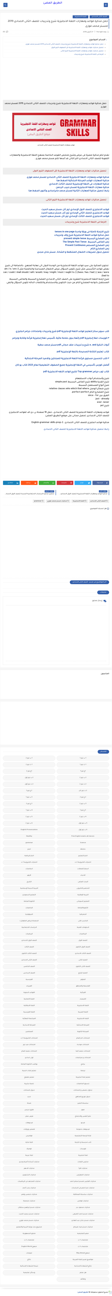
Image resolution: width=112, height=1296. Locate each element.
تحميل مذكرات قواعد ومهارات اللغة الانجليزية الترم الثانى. (82, 51)
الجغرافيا (82, 914)
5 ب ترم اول (83, 823)
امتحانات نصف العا (83, 1051)
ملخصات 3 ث (83, 1247)
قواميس (29, 1136)
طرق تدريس (29, 1110)
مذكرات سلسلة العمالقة (83, 1194)
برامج (83, 1064)
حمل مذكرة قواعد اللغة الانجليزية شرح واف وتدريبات (81, 235)
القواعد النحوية (29, 993)
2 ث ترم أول (29, 784)
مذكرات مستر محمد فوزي (57, 501)
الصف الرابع (82, 973)
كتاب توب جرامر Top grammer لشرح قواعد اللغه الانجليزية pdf (76, 372)
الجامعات (29, 908)
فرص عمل (29, 1116)
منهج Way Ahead (83, 1253)
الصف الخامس (29, 966)
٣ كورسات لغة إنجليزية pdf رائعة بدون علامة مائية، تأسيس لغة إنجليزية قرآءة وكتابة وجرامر (60, 338)
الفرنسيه (29, 980)
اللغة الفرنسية (29, 1012)
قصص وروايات (29, 1129)
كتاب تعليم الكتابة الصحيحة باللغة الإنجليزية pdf (83, 352)
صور (83, 1110)
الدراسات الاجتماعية (29, 927)
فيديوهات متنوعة (83, 1129)
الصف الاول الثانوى (83, 947)
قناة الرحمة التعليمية (83, 1136)
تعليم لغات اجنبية (29, 1071)
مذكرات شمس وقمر (29, 1194)
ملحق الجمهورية (29, 1234)
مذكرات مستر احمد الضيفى (83, 1214)
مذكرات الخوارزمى (82, 1175)
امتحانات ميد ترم (29, 1045)
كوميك (29, 1149)
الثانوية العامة (29, 901)
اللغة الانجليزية (80, 17)
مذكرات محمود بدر (83, 1207)
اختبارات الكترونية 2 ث (83, 862)
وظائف (83, 1279)
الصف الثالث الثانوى (29, 953)
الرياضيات (83, 934)
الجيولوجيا (29, 914)
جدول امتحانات (29, 1090)
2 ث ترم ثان (83, 791)
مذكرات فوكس (83, 1201)
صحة (29, 1103)
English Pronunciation (29, 830)
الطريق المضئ (52, 3)
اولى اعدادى (29, 1058)
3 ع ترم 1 (83, 810)
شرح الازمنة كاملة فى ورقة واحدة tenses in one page (82, 232)
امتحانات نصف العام (29, 1051)
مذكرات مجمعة (29, 1201)
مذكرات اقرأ (83, 1168)
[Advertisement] (56, 79)
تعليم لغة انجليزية (83, 1077)
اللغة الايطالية (29, 1006)
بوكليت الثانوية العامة (29, 1064)
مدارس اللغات (83, 1162)
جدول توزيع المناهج (83, 1097)
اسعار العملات (83, 869)
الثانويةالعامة (83, 908)
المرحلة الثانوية (83, 1032)
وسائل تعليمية (29, 1273)
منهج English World (29, 1247)
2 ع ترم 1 (29, 791)
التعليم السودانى (83, 901)
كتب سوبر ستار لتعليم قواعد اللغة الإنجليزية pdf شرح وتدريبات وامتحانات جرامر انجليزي (62, 331)
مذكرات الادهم (29, 1168)
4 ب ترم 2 (82, 817)
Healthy (29, 836)
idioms (83, 849)
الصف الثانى (83, 960)
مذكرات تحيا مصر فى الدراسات (83, 1188)
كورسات (83, 1149)
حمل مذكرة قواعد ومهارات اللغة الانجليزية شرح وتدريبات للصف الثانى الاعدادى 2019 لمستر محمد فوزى (65, 44)
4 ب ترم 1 (29, 810)
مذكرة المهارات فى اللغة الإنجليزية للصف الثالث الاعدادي (79, 184)
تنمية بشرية (29, 1084)
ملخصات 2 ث (29, 1240)
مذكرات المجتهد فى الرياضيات (29, 1181)
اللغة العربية (83, 1012)
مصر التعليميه (83, 1234)
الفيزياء (29, 986)
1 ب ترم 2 (29, 758)
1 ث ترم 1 (83, 765)
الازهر (29, 875)
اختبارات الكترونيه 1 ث (29, 862)
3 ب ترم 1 (29, 797)
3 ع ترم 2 (29, 804)
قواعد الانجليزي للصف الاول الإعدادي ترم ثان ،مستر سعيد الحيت (75, 209)
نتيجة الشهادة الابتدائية (29, 1266)
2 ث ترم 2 (83, 784)
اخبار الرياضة (29, 856)
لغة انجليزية (83, 1155)
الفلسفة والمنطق (83, 986)
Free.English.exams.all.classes (82, 836)
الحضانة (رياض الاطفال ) (29, 921)
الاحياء (83, 875)
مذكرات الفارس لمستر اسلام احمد (83, 1181)
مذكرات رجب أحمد (29, 1188)
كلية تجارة (29, 1142)
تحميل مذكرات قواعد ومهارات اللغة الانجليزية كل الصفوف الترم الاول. (77, 48)
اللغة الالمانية (29, 999)
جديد (29, 1097)
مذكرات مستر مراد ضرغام (83, 1227)
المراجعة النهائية (29, 1019)
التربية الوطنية (83, 895)
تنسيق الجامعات (82, 1084)
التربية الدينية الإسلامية (29, 888)
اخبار (29, 849)
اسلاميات (29, 869)
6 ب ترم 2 (29, 823)
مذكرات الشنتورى (29, 1175)
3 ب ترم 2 (83, 804)
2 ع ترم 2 (83, 797)
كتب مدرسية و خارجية (83, 1142)
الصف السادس (29, 973)
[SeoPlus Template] (110, 1292)
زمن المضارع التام (99, 249)
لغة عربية (29, 1155)
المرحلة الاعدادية (29, 1025)
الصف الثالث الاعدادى (83, 953)
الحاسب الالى (83, 921)
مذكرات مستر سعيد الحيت (29, 1214)
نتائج (29, 1260)
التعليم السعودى (29, 895)
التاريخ (29, 882)
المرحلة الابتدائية (83, 1025)
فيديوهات (29, 1123)
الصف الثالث (29, 947)
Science (83, 843)
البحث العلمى (83, 882)
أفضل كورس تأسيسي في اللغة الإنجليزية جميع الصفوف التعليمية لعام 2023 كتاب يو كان (62, 365)
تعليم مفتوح (29, 1077)
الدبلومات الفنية (83, 927)
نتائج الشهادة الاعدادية (83, 1266)
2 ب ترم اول (29, 778)
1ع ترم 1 (83, 771)
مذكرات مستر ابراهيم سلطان (29, 1207)
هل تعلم (83, 1273)
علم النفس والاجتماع (83, 1116)
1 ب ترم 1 (83, 758)
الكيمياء (83, 999)
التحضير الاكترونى (82, 888)
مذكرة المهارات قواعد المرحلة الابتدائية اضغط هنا (82, 181)
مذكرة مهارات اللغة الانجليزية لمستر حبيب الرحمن (82, 187)
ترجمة (83, 1071)
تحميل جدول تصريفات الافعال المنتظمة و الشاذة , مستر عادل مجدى (73, 252)
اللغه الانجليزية (83, 1019)
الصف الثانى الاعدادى (99, 17)
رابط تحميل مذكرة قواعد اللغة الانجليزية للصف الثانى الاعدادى (76, 429)
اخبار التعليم (83, 856)
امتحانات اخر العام (83, 1038)
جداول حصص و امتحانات (82, 1090)
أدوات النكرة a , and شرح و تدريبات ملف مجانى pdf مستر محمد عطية (73, 345)
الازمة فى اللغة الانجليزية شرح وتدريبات (89, 54)
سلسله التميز (83, 1103)
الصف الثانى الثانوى (83, 966)
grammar (37, 501)
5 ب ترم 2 (29, 817)
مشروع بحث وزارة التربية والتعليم (29, 1227)
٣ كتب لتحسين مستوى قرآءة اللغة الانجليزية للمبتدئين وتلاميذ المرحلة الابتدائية (66, 358)
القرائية (83, 993)
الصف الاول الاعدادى (29, 940)
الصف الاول (83, 940)
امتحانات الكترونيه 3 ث (29, 1038)
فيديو (83, 1123)
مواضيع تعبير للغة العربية (83, 1260)
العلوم (83, 980)
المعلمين (29, 1032)
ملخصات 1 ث (83, 1240)
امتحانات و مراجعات (83, 1058)
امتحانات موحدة (83, 1045)
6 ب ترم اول (83, 830)
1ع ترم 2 (29, 771)
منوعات (29, 1253)
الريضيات (29, 934)
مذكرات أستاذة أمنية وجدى (29, 1162)
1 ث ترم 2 (29, 765)
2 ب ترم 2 (83, 778)
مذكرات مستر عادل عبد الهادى (83, 1221)
